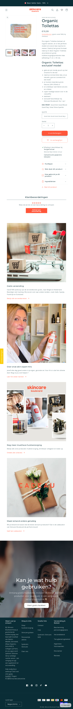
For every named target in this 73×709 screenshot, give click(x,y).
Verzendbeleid (59, 634)
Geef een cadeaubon (14, 531)
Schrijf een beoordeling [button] (36, 210)
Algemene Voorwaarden (59, 645)
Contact (40, 625)
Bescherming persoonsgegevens (61, 628)
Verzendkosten (47, 34)
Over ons (25, 651)
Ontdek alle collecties (14, 453)
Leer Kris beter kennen (15, 377)
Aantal (44, 121)
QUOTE (44, 112)
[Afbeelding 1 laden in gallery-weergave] (9, 52)
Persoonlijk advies (26, 638)
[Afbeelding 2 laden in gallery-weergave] (17, 52)
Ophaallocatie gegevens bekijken (53, 156)
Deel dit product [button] (50, 187)
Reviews (57, 656)
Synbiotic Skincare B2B (44, 636)
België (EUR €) (13, 704)
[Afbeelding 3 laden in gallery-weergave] (24, 52)
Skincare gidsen (27, 632)
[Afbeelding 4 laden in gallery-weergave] (32, 52)
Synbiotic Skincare (25, 645)
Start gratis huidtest (36, 605)
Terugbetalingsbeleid (62, 639)
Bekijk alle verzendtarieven (17, 298)
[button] (6, 10)
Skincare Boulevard (50, 707)
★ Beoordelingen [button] (2, 356)
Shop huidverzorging (27, 626)
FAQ (39, 630)
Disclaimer (58, 651)
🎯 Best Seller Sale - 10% (35, 3)
